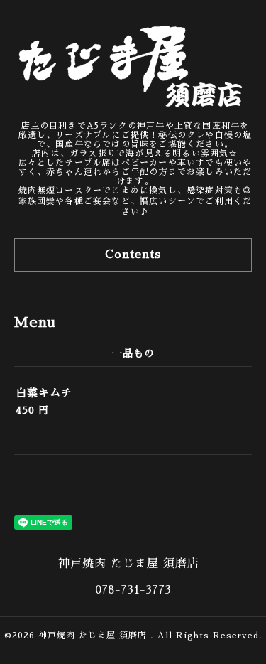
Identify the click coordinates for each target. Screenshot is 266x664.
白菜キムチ (44, 392)
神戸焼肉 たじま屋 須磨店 (94, 635)
